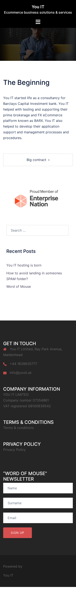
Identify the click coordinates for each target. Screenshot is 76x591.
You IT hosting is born (23, 265)
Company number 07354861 (26, 400)
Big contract (36, 160)
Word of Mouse (18, 286)
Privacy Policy (14, 449)
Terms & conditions (18, 428)
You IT (38, 6)
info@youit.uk (21, 372)
